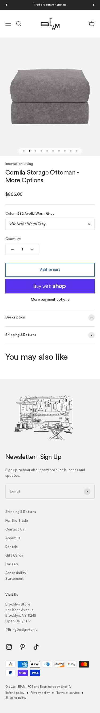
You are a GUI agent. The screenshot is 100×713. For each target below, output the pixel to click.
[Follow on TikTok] (36, 646)
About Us (13, 538)
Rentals (11, 547)
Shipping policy (15, 697)
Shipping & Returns (20, 511)
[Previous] (6, 5)
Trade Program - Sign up (50, 4)
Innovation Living (19, 163)
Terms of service (67, 692)
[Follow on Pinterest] (22, 646)
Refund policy (15, 692)
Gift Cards (14, 555)
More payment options (50, 299)
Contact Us (14, 529)
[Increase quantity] (32, 249)
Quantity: (13, 239)
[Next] (94, 5)
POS (30, 686)
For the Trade (16, 520)
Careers (12, 564)
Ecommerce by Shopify (55, 686)
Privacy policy (40, 692)
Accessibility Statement (15, 575)
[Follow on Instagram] (9, 646)
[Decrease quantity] (12, 249)
